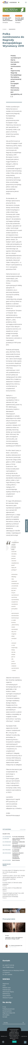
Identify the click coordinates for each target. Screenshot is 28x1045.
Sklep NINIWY (7, 995)
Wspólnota (6, 983)
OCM (4, 985)
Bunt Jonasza (16, 860)
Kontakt (5, 1017)
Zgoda (14, 1041)
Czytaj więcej (22, 829)
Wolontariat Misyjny (8, 991)
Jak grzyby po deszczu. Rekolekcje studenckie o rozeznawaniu (18, 846)
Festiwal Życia (6, 989)
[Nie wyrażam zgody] (19, 1035)
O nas (4, 1007)
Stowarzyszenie (7, 1011)
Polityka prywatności (9, 1009)
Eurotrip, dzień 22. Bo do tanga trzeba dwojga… (20, 19)
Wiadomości (12, 29)
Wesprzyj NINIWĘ (26, 526)
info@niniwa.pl (9, 967)
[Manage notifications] (3, 1042)
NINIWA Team (6, 15)
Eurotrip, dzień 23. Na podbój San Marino (7, 19)
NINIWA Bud (6, 993)
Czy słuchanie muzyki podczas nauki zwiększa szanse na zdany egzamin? (13, 939)
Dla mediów (6, 1015)
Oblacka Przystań (8, 997)
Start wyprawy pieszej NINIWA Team (18, 839)
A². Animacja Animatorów (15, 850)
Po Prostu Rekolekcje (18, 836)
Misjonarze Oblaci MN (9, 1013)
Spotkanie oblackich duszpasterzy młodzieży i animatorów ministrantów (18, 855)
